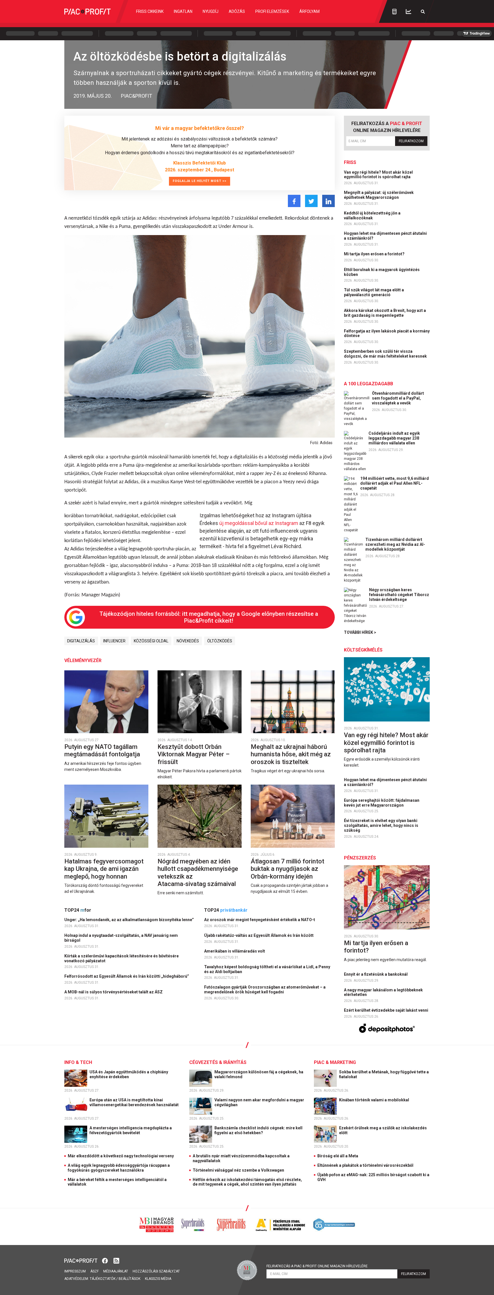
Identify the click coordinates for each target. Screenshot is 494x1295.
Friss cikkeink (150, 11)
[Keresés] (423, 11)
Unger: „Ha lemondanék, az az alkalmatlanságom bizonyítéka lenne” (129, 919)
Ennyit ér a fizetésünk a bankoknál (376, 974)
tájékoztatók (102, 1279)
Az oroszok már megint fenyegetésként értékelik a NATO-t (260, 919)
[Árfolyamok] (408, 12)
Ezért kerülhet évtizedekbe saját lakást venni (386, 1010)
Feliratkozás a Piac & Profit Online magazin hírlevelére (317, 1266)
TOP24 (77, 910)
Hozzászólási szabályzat (156, 1271)
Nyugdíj (210, 11)
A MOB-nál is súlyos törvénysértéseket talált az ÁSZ (114, 992)
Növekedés (188, 641)
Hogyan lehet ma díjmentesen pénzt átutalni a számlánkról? (385, 235)
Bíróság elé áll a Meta (337, 1156)
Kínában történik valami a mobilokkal (374, 1100)
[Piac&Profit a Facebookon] (105, 1260)
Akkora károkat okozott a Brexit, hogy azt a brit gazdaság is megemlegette (385, 313)
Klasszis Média (158, 1279)
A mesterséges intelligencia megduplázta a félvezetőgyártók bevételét (130, 1130)
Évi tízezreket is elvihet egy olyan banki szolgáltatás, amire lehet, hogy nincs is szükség (381, 825)
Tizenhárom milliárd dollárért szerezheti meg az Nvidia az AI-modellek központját (395, 544)
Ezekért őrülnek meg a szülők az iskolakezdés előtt (383, 1130)
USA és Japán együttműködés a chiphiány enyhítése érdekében (128, 1074)
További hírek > (360, 632)
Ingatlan (183, 11)
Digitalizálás (81, 641)
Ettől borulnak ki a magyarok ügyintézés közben (382, 272)
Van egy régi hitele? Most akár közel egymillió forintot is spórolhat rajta (378, 174)
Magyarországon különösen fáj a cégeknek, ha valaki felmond (258, 1074)
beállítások (129, 1279)
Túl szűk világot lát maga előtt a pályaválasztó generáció (374, 292)
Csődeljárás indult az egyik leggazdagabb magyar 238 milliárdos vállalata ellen (394, 438)
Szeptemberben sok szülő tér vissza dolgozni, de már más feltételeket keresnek (386, 353)
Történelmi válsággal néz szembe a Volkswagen (238, 1170)
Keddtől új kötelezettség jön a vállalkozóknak (372, 215)
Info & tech (78, 1062)
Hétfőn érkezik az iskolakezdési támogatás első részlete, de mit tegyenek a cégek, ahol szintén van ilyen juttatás (247, 1182)
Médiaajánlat (115, 1271)
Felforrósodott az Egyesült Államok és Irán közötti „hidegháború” (127, 976)
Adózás (237, 11)
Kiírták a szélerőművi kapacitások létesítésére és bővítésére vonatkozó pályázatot (121, 958)
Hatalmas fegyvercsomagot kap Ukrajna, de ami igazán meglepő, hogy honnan (104, 869)
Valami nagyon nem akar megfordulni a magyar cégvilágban (259, 1102)
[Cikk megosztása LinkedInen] (328, 201)
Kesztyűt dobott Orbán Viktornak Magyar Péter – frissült (194, 754)
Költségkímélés (363, 650)
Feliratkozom (411, 141)
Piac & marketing (335, 1062)
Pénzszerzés (360, 858)
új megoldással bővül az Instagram (258, 523)
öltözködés (219, 641)
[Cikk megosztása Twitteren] (311, 201)
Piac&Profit (136, 96)
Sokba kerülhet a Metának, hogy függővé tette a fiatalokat (384, 1074)
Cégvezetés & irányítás (217, 1062)
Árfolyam (309, 11)
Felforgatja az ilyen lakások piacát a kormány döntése (387, 333)
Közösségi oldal (151, 641)
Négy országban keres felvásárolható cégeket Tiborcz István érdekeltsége (399, 595)
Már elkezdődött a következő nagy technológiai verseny (121, 1156)
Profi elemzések (272, 11)
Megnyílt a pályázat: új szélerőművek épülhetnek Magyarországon (379, 195)
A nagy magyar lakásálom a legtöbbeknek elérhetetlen (383, 992)
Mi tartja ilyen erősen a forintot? (374, 254)
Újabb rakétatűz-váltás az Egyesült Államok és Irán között (259, 935)
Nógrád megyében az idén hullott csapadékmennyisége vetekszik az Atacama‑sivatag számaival (198, 872)
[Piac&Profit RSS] (116, 1260)
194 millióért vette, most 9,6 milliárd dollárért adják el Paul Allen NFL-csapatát (394, 483)
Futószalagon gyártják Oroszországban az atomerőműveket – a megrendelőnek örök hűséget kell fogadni (265, 989)
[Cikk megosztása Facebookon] (294, 201)
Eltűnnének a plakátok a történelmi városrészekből (365, 1165)
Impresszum (75, 1271)
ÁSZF (94, 1271)
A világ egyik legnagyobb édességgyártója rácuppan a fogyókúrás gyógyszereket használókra (119, 1167)
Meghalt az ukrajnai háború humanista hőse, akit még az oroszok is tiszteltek (291, 754)
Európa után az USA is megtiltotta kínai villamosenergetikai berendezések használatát (134, 1102)
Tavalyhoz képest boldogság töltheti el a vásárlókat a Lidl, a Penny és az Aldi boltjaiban (267, 969)
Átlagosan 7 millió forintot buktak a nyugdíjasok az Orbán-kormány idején (287, 869)
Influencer (114, 641)
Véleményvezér (82, 660)
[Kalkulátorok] (394, 11)
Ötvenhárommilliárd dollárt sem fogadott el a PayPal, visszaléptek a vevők (398, 398)
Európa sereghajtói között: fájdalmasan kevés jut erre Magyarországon (381, 802)
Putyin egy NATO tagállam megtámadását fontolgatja (103, 750)
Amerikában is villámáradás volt (235, 951)
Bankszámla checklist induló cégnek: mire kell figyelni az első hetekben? (258, 1130)
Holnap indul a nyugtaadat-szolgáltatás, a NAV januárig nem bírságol (121, 938)
